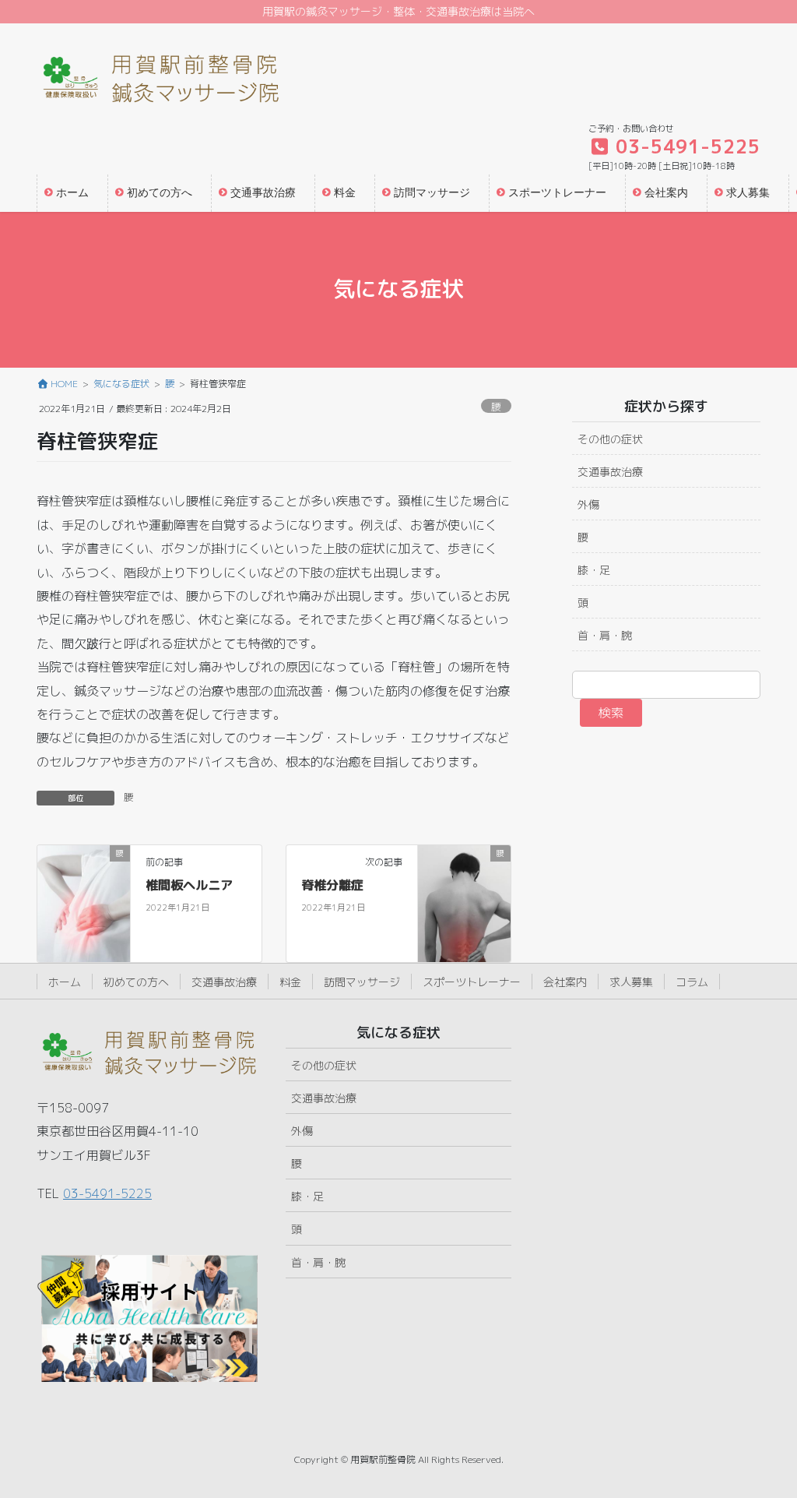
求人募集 (631, 982)
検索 (611, 712)
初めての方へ (136, 982)
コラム (692, 982)
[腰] (83, 902)
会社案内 (565, 982)
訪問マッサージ (362, 982)
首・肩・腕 (605, 635)
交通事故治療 (610, 471)
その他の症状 (610, 439)
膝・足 (594, 569)
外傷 (588, 504)
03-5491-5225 (107, 1193)
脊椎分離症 (332, 885)
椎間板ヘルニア (189, 885)
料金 (290, 982)
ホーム (64, 982)
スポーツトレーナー (472, 982)
